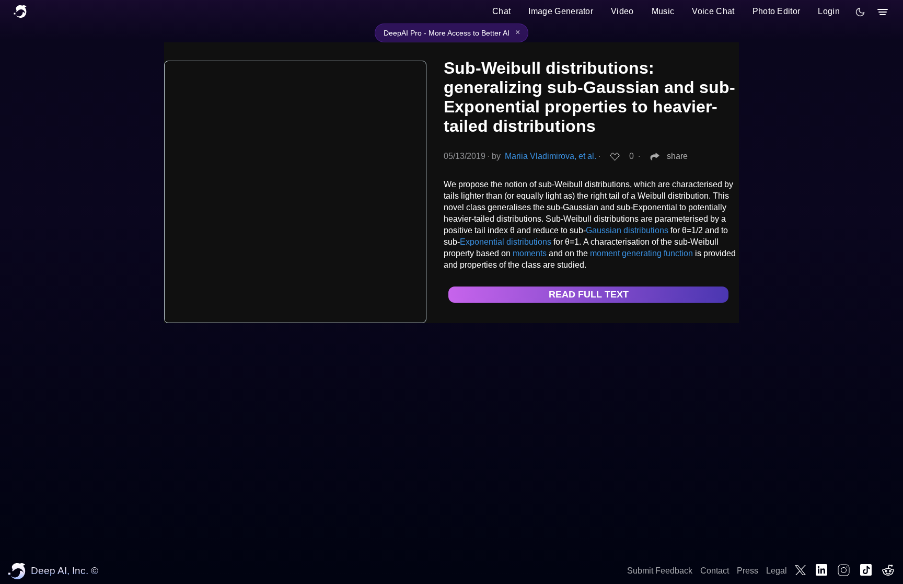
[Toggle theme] (860, 12)
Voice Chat (713, 11)
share (677, 156)
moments (530, 253)
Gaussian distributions (627, 230)
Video (622, 11)
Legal (776, 570)
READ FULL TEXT (589, 294)
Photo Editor (776, 11)
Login (829, 11)
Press (747, 570)
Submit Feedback (659, 570)
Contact (714, 570)
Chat (501, 11)
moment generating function (641, 253)
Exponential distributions (505, 241)
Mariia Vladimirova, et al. (550, 156)
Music (663, 11)
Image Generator (560, 11)
